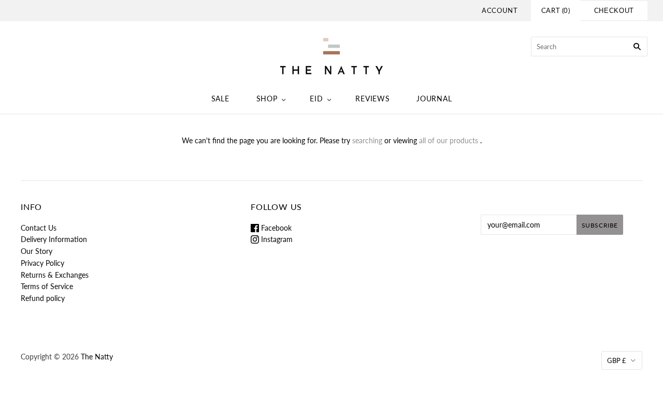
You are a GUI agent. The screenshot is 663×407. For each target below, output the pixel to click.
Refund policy (43, 298)
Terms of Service (47, 286)
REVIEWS (372, 98)
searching (367, 140)
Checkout (614, 10)
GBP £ (616, 360)
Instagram (276, 239)
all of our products (448, 140)
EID (316, 98)
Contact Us (38, 227)
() (555, 10)
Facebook (275, 227)
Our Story (36, 251)
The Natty (97, 356)
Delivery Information (54, 239)
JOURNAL (434, 98)
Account (500, 10)
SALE (220, 98)
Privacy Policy (42, 263)
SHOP (267, 98)
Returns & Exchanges (55, 274)
